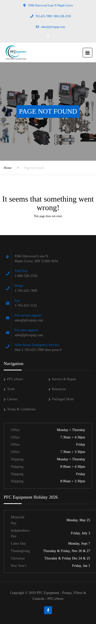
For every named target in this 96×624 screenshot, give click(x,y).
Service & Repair (64, 379)
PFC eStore (15, 379)
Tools (11, 389)
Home (8, 168)
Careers (12, 399)
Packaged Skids (63, 399)
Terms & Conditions (21, 409)
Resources (59, 389)
